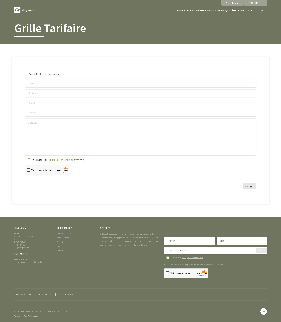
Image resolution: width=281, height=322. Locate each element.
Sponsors (241, 10)
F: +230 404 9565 (20, 245)
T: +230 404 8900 (20, 242)
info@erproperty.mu (21, 247)
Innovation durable (212, 10)
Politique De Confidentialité (56, 311)
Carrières (231, 10)
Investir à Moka (66, 294)
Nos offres (198, 10)
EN (263, 15)
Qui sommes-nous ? (64, 233)
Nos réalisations (63, 237)
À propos (188, 10)
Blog (224, 10)
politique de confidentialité (59, 159)
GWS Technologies (31, 316)
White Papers (232, 2)
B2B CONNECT (255, 2)
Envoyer (249, 186)
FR (262, 10)
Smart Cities (61, 242)
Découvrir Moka (45, 294)
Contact (250, 10)
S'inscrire (261, 250)
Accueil (180, 10)
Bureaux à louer (23, 294)
